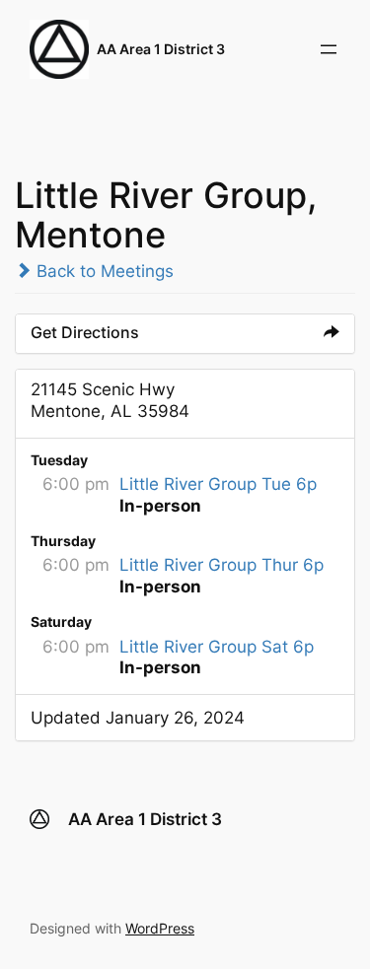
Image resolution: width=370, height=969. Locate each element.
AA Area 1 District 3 (161, 48)
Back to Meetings (103, 271)
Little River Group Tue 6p (218, 484)
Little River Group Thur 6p (221, 565)
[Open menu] (328, 49)
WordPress (159, 928)
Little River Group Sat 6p (216, 647)
